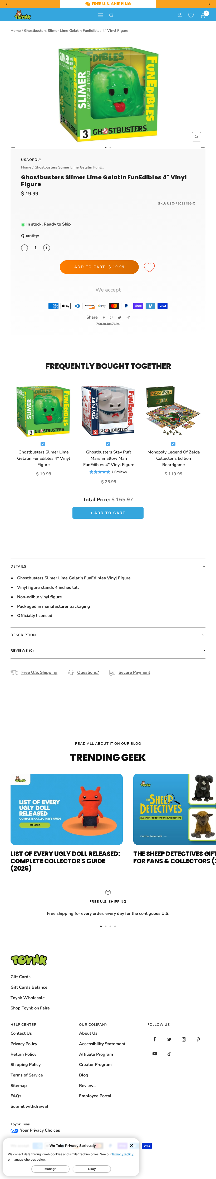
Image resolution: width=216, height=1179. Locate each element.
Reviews (87, 1086)
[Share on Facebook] (104, 317)
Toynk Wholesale (28, 998)
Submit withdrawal (29, 1106)
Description (23, 635)
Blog (83, 1075)
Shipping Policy (26, 1065)
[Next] (203, 147)
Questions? (88, 672)
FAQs (16, 1096)
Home (16, 30)
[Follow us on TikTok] (169, 1054)
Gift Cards (21, 977)
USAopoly (31, 159)
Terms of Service (27, 1075)
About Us (88, 1033)
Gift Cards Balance (29, 987)
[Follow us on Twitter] (169, 1039)
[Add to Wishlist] (150, 267)
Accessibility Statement (102, 1044)
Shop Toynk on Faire (30, 1008)
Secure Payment (134, 672)
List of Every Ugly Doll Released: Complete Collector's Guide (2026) (65, 861)
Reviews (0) (22, 650)
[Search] (111, 15)
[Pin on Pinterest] (111, 317)
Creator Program (95, 1065)
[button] (202, 15)
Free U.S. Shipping (39, 672)
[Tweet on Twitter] (119, 317)
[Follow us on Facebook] (155, 1039)
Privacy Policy (24, 1044)
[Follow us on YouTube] (155, 1054)
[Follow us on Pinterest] (198, 1039)
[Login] (179, 15)
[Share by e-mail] (128, 317)
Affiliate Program (96, 1054)
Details (18, 566)
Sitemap (19, 1086)
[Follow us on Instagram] (183, 1039)
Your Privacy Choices (39, 1130)
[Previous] (13, 147)
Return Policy (23, 1054)
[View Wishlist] (191, 15)
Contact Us (21, 1033)
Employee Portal (95, 1096)
